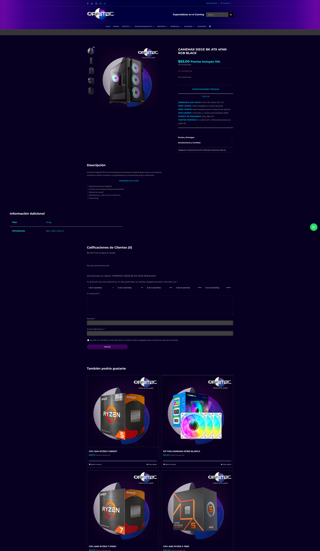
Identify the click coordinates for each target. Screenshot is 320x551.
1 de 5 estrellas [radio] (95, 287)
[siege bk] (134, 77)
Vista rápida (152, 464)
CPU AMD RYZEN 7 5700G (102, 546)
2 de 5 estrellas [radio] (125, 287)
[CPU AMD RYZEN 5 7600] (197, 506)
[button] (205, 137)
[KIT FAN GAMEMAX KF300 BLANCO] (197, 411)
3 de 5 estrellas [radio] (154, 287)
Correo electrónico (96, 329)
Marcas (223, 150)
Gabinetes (207, 150)
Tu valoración (93, 293)
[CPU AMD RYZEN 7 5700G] (123, 506)
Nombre (91, 318)
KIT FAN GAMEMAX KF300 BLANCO (181, 451)
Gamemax (216, 150)
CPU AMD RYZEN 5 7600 (176, 546)
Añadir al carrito (96, 464)
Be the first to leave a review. (101, 252)
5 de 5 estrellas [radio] (212, 287)
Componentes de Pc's (195, 150)
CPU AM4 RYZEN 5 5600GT (103, 451)
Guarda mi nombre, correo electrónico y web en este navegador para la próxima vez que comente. (134, 340)
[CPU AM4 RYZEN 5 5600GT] (123, 411)
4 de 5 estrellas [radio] (183, 287)
